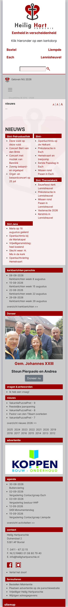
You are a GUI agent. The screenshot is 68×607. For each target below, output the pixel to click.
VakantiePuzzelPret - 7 (22, 417)
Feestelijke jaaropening (22, 406)
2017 (17, 433)
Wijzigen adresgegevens (23, 595)
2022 (32, 429)
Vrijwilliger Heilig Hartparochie (26, 591)
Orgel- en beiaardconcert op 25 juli (19, 177)
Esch (10, 57)
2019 (53, 429)
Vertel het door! (18, 572)
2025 (10, 429)
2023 (25, 429)
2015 (31, 433)
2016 (24, 433)
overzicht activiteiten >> (21, 522)
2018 (10, 433)
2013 (45, 433)
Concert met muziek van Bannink (16, 159)
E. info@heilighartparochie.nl (23, 556)
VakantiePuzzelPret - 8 (22, 410)
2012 (52, 433)
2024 (17, 429)
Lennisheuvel (51, 57)
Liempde (54, 50)
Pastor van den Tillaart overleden (28, 413)
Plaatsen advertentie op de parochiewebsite (34, 588)
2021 (39, 429)
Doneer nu (34, 378)
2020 (46, 429)
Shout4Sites (14, 98)
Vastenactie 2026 (48, 210)
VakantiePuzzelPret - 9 (22, 402)
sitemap (9, 604)
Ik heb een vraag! (19, 391)
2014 (38, 433)
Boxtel (11, 50)
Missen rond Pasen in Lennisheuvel (45, 203)
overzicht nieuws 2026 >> (22, 422)
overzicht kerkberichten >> (22, 306)
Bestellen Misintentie (20, 584)
